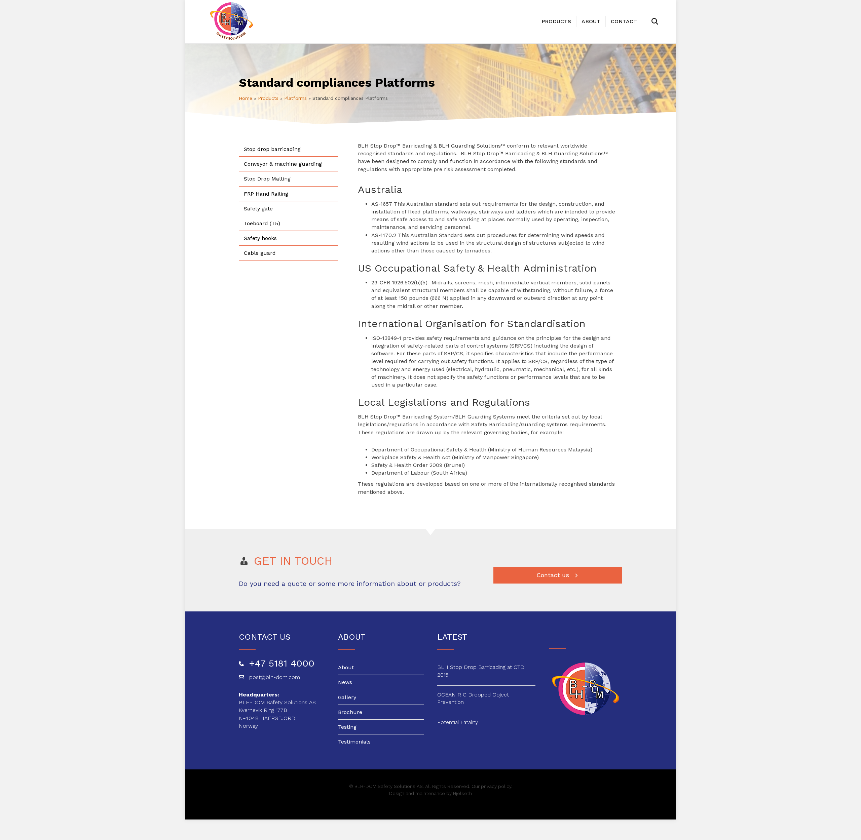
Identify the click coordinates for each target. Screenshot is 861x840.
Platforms (295, 98)
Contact (624, 21)
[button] (557, 575)
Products (556, 21)
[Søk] (646, 21)
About (591, 21)
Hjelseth (462, 793)
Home (245, 98)
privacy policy (496, 786)
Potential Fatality (457, 722)
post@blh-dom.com (274, 677)
